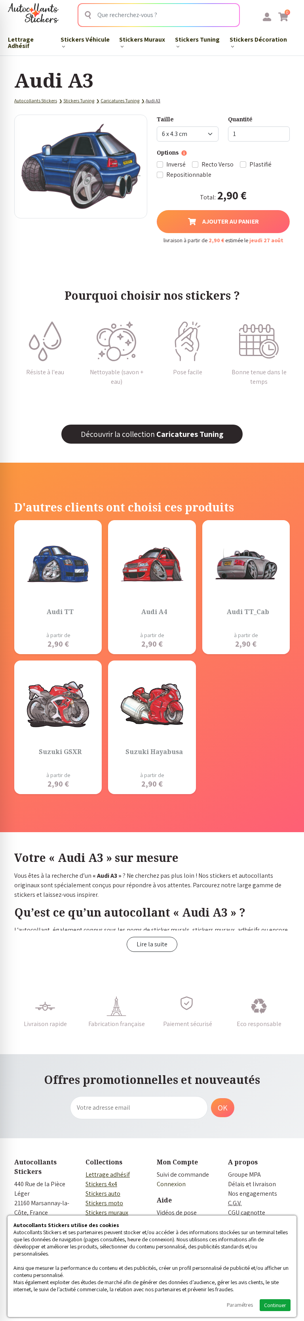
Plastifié (260, 164)
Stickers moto (104, 1203)
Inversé (176, 164)
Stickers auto (103, 1193)
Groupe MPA (244, 1174)
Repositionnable (188, 174)
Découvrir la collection (152, 434)
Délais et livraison (252, 1184)
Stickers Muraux (142, 39)
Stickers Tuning (197, 39)
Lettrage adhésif (108, 1174)
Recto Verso (217, 164)
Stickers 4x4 (101, 1184)
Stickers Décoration (258, 39)
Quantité (240, 119)
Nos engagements (252, 1193)
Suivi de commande (183, 1174)
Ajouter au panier (230, 221)
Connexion (171, 1184)
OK (223, 1108)
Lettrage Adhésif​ (21, 42)
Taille (165, 119)
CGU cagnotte (246, 1212)
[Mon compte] (267, 16)
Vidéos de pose (177, 1212)
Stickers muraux (107, 1212)
